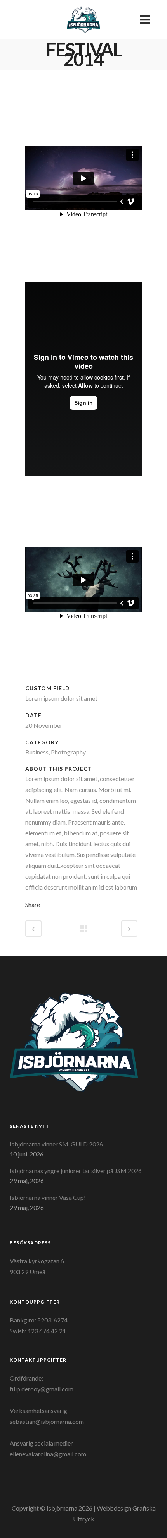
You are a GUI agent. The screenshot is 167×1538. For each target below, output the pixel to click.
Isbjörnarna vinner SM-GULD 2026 (56, 1144)
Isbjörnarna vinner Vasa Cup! (48, 1197)
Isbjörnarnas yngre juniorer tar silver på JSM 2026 (76, 1170)
